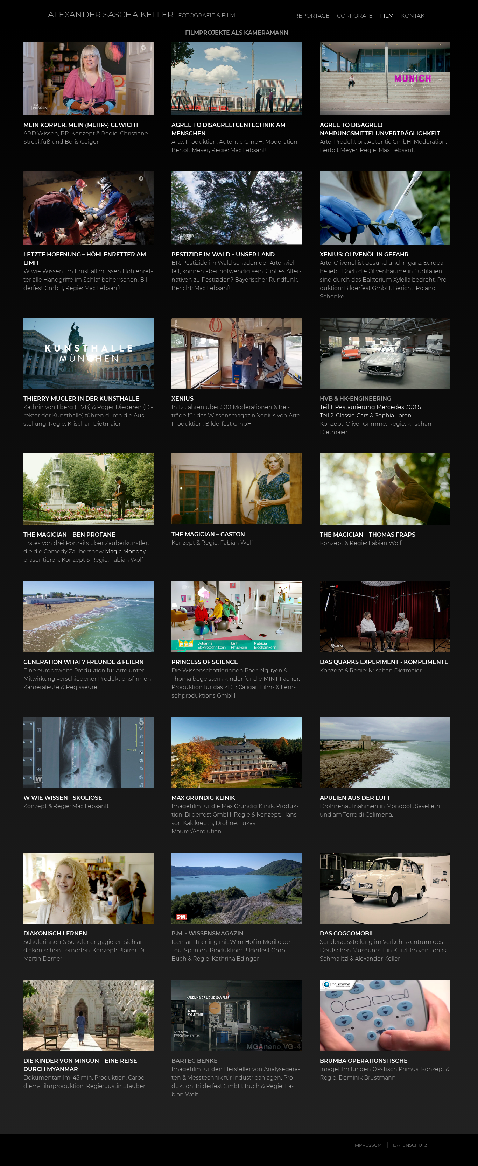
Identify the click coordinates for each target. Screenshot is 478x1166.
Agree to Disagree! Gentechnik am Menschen (228, 129)
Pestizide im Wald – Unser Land (223, 254)
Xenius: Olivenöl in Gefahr (364, 254)
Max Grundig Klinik (203, 797)
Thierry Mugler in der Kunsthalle (81, 398)
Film (387, 16)
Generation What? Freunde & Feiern (83, 661)
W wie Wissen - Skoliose (62, 797)
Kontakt (414, 16)
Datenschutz (410, 1145)
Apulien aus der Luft (355, 797)
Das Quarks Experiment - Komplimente (384, 661)
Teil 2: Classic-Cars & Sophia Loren (366, 415)
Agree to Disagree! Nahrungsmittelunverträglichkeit (380, 129)
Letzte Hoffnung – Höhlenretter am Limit (84, 258)
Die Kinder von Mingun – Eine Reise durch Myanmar (80, 1065)
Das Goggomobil (347, 933)
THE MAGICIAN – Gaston (208, 534)
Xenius (182, 398)
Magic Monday (125, 551)
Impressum (367, 1145)
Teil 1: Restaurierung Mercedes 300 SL (372, 406)
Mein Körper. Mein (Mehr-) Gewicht (81, 124)
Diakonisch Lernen (55, 933)
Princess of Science (204, 661)
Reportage (312, 16)
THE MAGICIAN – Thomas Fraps (367, 534)
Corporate (355, 16)
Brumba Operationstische (364, 1060)
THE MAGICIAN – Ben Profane (69, 534)
